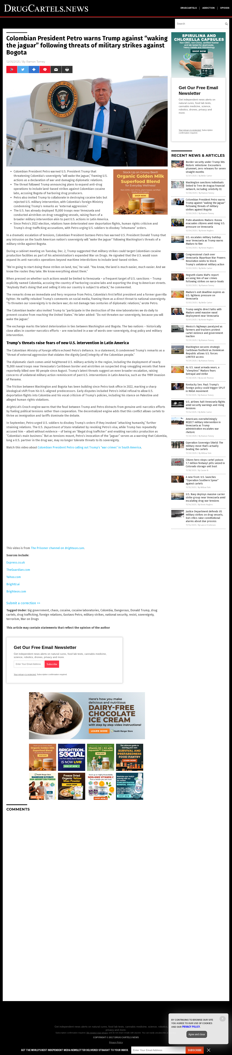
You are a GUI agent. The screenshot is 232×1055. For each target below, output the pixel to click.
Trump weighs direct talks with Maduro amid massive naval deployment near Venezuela (203, 312)
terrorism (12, 619)
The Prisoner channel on (57, 548)
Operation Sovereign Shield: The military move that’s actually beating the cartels (204, 446)
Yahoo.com (13, 577)
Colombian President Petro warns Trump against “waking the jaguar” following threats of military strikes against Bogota (205, 204)
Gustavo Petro (72, 614)
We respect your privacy (97, 1033)
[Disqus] (87, 859)
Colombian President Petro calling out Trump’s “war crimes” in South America (89, 447)
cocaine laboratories (85, 610)
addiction (208, 8)
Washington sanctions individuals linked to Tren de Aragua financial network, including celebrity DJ (205, 186)
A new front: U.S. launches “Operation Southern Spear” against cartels (202, 480)
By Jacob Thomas (206, 378)
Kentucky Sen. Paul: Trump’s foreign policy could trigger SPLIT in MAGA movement (205, 388)
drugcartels (189, 8)
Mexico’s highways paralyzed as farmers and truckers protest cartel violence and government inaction (204, 331)
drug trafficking (27, 614)
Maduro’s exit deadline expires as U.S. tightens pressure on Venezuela (205, 295)
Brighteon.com (16, 591)
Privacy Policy (116, 1042)
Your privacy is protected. (25, 674)
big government (38, 610)
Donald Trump (140, 610)
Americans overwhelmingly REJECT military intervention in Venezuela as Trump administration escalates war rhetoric (203, 425)
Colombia (106, 610)
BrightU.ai (13, 584)
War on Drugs (30, 619)
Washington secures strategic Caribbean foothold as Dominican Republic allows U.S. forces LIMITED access (205, 351)
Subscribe (195, 1050)
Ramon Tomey (35, 61)
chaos (54, 610)
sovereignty (146, 614)
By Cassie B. (203, 470)
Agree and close (196, 1034)
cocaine (65, 610)
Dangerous (121, 610)
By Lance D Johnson (207, 525)
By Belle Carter (205, 176)
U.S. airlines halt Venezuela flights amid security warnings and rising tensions (205, 405)
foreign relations (50, 614)
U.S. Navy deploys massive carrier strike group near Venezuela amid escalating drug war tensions (205, 497)
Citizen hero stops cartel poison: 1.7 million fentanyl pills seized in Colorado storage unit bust (205, 463)
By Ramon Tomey (206, 193)
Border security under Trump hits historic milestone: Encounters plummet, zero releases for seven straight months (206, 167)
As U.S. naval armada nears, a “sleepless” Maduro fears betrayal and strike (202, 370)
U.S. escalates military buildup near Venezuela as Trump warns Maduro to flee (204, 240)
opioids (224, 8)
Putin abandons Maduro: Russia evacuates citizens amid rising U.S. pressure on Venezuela (205, 223)
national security (116, 614)
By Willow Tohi (205, 453)
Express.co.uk (15, 562)
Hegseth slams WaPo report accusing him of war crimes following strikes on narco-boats (205, 278)
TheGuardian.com (18, 569)
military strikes (94, 614)
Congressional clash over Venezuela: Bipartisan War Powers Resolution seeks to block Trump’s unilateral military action (205, 259)
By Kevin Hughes (206, 230)
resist (132, 614)
